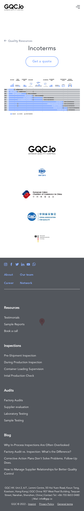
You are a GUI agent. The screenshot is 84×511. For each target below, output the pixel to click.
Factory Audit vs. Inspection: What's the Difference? (37, 451)
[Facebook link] (5, 264)
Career (8, 283)
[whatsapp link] (34, 264)
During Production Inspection (23, 362)
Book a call (11, 331)
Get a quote (42, 61)
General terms (65, 504)
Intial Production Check (19, 375)
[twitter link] (17, 264)
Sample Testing (14, 420)
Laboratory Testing (16, 413)
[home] (26, 7)
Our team (26, 274)
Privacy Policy (46, 504)
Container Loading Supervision (24, 369)
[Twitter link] (11, 264)
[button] (77, 7)
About (8, 274)
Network (26, 283)
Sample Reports (14, 324)
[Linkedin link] (22, 264)
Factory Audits (13, 400)
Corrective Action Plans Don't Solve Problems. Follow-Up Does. (40, 460)
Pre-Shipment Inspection (20, 355)
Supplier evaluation (16, 407)
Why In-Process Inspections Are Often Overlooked (36, 445)
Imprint (32, 504)
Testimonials (11, 317)
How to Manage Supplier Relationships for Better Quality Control (40, 471)
